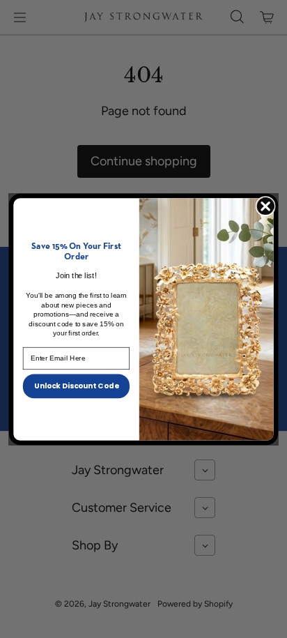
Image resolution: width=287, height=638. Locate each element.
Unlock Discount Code (76, 385)
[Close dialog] (265, 206)
